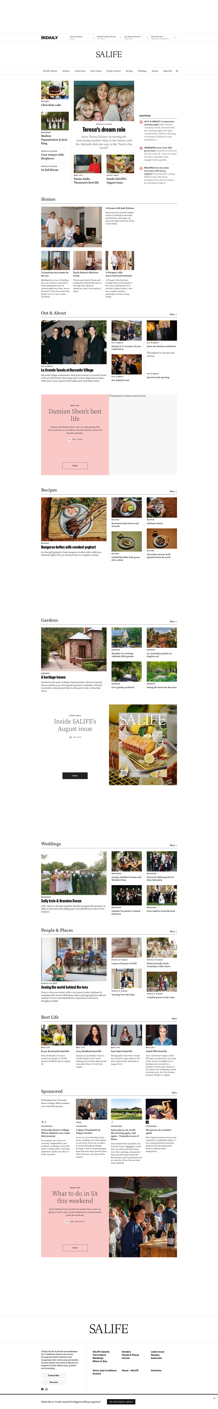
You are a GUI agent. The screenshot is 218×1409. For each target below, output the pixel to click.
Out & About (96, 71)
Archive (97, 1373)
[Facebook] (42, 1389)
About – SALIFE (130, 1370)
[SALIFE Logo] (109, 54)
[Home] (54, 38)
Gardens (66, 71)
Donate (54, 1382)
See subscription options (121, 1401)
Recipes (129, 71)
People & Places (114, 71)
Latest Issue (80, 71)
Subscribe (167, 71)
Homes (155, 71)
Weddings (142, 71)
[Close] (214, 1398)
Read (75, 466)
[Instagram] (46, 1389)
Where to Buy (100, 1361)
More (172, 314)
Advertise (156, 1370)
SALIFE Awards (50, 71)
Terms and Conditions (105, 1370)
